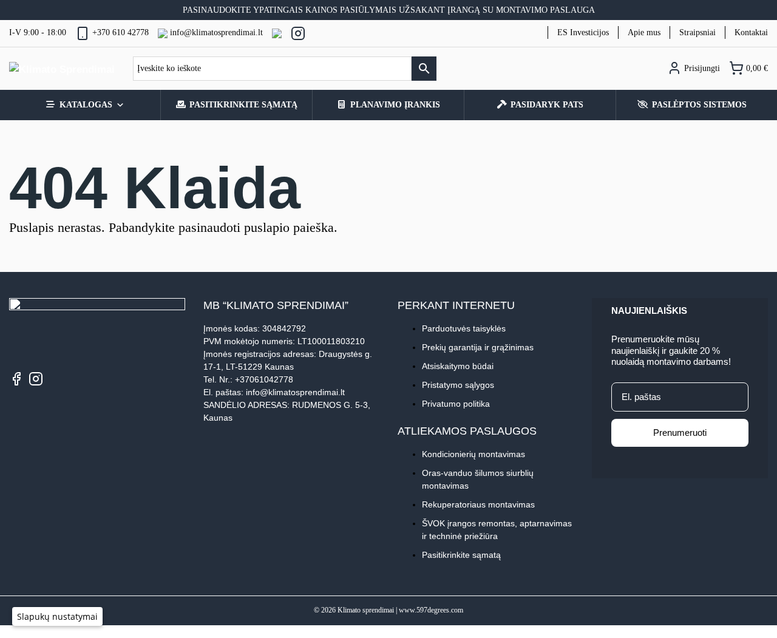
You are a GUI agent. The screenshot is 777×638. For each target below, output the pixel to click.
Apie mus (644, 32)
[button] (57, 616)
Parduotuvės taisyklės (464, 328)
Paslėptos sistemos (699, 104)
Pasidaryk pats (547, 104)
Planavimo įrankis (395, 104)
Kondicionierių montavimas (473, 454)
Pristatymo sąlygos (458, 385)
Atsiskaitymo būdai (458, 366)
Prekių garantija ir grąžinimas (478, 347)
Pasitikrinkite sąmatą (243, 104)
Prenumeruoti (680, 432)
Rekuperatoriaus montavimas (478, 504)
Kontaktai (751, 32)
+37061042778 (264, 379)
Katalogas (85, 104)
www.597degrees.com (431, 610)
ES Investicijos (583, 32)
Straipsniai (697, 32)
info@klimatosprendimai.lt (216, 32)
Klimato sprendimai (366, 610)
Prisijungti (701, 68)
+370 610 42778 (120, 32)
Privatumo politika (456, 404)
